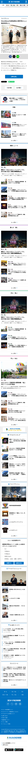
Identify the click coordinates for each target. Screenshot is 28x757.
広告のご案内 (5, 717)
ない (5, 548)
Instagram (16, 703)
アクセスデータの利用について (8, 713)
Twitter (12, 703)
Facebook (8, 703)
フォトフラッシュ (5, 18)
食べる (7, 5)
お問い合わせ (5, 715)
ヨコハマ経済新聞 (14, 2)
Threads (20, 703)
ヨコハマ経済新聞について (7, 709)
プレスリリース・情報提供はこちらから (10, 711)
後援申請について (5, 719)
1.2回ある (7, 551)
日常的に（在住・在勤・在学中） (13, 559)
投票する (9, 563)
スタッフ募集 (5, 721)
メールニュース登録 (6, 723)
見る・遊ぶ (13, 5)
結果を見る (19, 563)
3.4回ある (7, 553)
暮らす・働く (22, 5)
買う (18, 5)
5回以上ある (7, 556)
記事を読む (14, 76)
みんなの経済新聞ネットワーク (14, 738)
